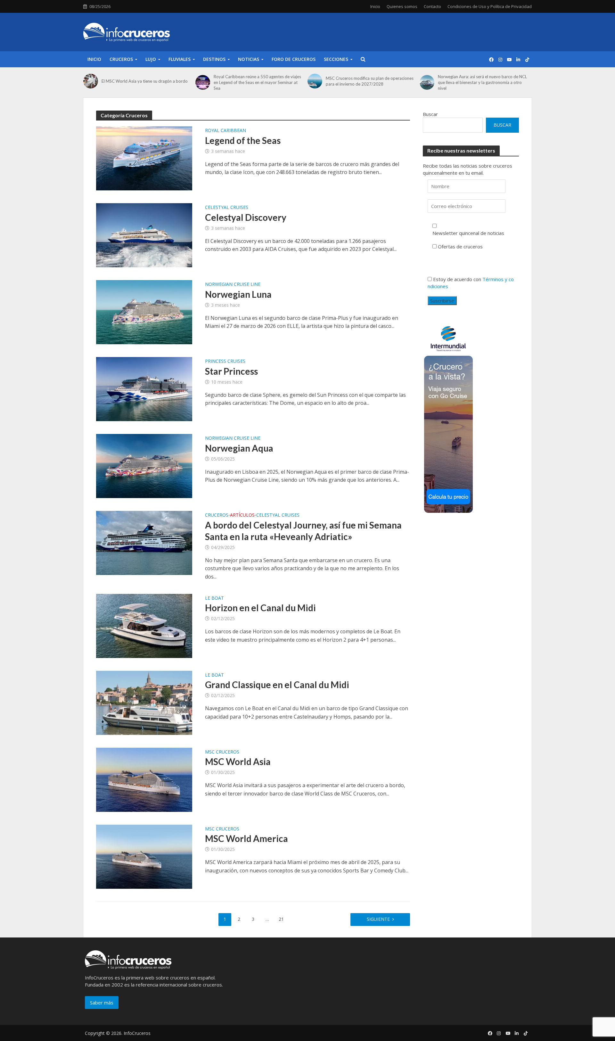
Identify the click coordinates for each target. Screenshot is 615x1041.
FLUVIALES (179, 59)
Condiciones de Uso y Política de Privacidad (489, 6)
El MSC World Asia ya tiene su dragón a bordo (145, 81)
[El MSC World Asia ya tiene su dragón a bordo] (90, 81)
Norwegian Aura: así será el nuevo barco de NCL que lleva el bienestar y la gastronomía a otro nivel (482, 82)
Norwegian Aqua (239, 448)
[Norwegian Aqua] (144, 465)
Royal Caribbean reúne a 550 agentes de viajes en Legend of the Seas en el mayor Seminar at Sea (257, 82)
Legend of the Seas (243, 140)
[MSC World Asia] (144, 779)
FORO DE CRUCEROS (294, 59)
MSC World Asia (238, 761)
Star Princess (231, 371)
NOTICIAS (248, 59)
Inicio (375, 6)
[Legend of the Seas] (144, 157)
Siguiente (378, 919)
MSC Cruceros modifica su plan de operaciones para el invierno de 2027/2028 (370, 81)
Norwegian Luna (238, 294)
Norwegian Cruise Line (232, 284)
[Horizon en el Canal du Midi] (144, 625)
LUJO (150, 59)
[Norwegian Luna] (144, 311)
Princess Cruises (225, 361)
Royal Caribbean (225, 130)
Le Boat (214, 598)
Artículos (242, 515)
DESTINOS (214, 59)
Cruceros (216, 515)
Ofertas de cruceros (460, 246)
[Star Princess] (144, 388)
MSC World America (246, 838)
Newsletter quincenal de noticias (468, 233)
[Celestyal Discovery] (144, 234)
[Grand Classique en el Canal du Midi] (144, 702)
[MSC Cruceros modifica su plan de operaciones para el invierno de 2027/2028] (315, 81)
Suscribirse (442, 300)
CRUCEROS (121, 59)
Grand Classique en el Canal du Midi (277, 684)
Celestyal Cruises (226, 207)
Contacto (432, 6)
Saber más (101, 1002)
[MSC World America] (144, 856)
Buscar (430, 114)
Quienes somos (402, 6)
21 (281, 919)
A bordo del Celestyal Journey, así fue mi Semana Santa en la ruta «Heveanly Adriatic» (303, 531)
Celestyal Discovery (245, 217)
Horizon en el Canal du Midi (260, 607)
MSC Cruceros (222, 752)
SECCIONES (336, 59)
